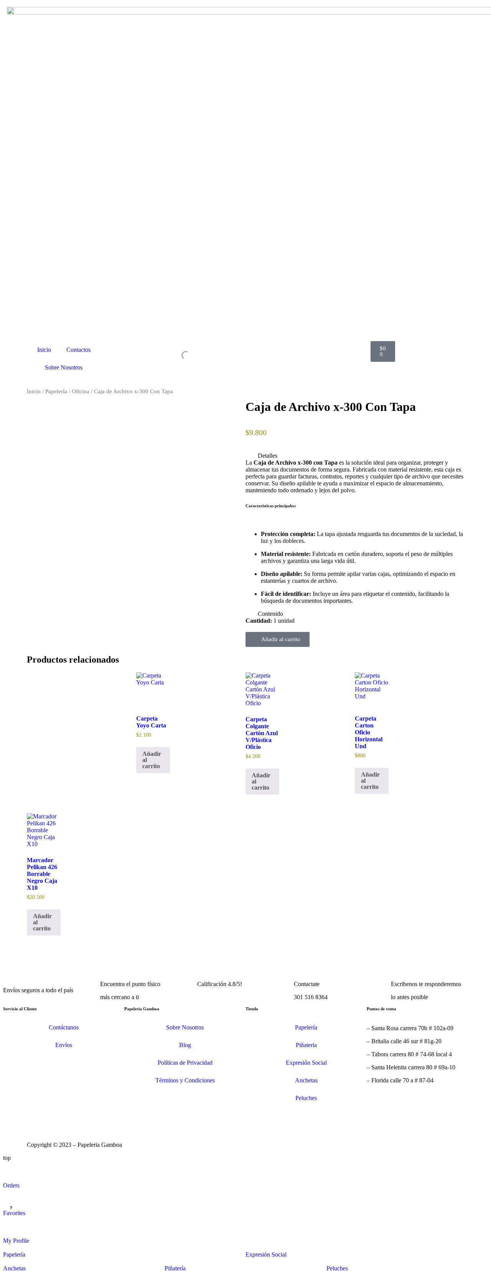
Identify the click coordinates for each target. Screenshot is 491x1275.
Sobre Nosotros (63, 367)
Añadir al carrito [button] (151, 759)
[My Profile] (12, 1226)
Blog (185, 1045)
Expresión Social (306, 1062)
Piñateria (306, 1045)
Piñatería (175, 1268)
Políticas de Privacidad (185, 1062)
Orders (11, 1185)
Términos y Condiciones (185, 1080)
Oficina (80, 391)
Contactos (78, 349)
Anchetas (306, 1080)
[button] (355, 455)
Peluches (306, 1098)
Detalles (267, 455)
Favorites (14, 1213)
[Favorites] (12, 1198)
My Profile (16, 1240)
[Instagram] (36, 1116)
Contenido (270, 613)
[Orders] (12, 1171)
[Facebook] (57, 1116)
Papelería (56, 391)
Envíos (63, 1045)
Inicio (44, 349)
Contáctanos (64, 1027)
